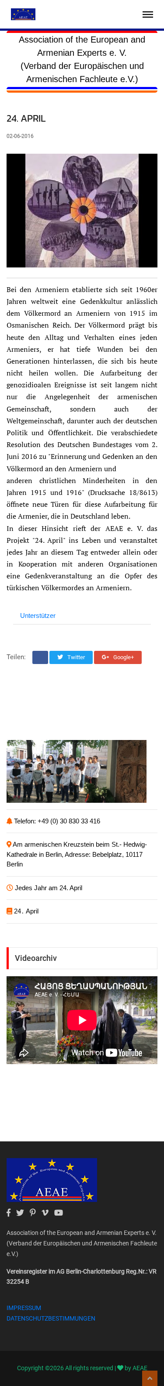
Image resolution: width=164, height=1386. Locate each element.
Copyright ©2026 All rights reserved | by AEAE (82, 1368)
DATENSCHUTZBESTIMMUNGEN (51, 1318)
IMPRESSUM (24, 1307)
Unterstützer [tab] (38, 615)
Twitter (75, 657)
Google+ (123, 657)
